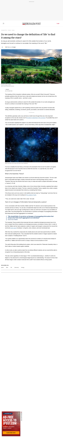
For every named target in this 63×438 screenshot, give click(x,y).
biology (22, 267)
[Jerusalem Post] (31, 24)
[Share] (2, 47)
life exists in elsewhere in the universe (35, 117)
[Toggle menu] (3, 23)
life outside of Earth (31, 195)
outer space (13, 228)
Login (58, 23)
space (2, 267)
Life (11, 267)
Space (13, 30)
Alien (7, 267)
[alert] (11, 423)
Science (9, 30)
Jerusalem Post (4, 30)
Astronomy (16, 267)
